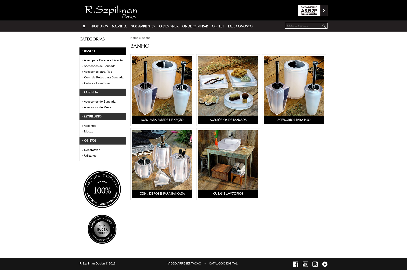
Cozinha (90, 92)
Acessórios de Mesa (97, 107)
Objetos (89, 140)
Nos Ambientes (143, 26)
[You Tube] (305, 265)
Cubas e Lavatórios (97, 83)
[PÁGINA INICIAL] (83, 26)
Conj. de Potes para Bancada (104, 77)
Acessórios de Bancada (100, 66)
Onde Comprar (195, 26)
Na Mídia (119, 26)
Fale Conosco (240, 26)
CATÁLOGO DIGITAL (223, 263)
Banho (89, 51)
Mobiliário (92, 116)
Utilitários (90, 155)
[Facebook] (295, 265)
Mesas (88, 131)
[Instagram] (315, 265)
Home (134, 37)
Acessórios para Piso (98, 71)
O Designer (168, 26)
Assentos (90, 125)
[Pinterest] (325, 265)
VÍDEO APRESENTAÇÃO (184, 263)
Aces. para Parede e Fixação (103, 60)
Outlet (218, 26)
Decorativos (92, 150)
